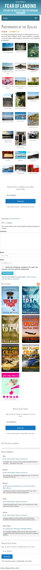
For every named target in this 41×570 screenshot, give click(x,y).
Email (2, 260)
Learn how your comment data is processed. (18, 278)
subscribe (11, 269)
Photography (15, 218)
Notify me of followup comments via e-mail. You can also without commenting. (19, 268)
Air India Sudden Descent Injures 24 (16, 459)
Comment (3, 231)
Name (2, 252)
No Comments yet (15, 32)
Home (5, 18)
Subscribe (7, 557)
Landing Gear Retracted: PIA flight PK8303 (18, 529)
